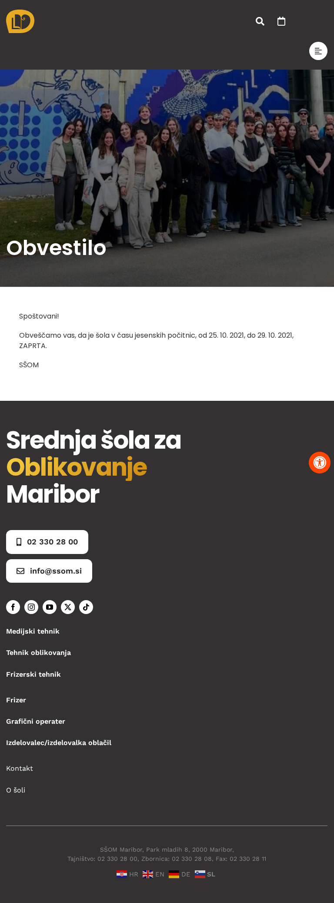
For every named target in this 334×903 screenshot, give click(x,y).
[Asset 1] (20, 13)
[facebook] (13, 607)
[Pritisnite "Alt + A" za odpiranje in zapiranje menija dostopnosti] (320, 462)
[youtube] (50, 607)
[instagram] (31, 607)
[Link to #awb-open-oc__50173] (260, 21)
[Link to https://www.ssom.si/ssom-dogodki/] (281, 21)
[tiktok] (86, 607)
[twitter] (68, 607)
